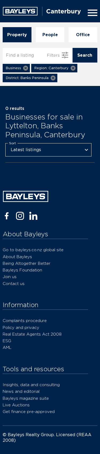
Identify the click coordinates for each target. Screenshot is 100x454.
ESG (7, 340)
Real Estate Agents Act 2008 (32, 334)
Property (17, 34)
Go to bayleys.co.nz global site (33, 249)
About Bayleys (17, 256)
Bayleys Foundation (22, 270)
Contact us (14, 283)
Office (83, 34)
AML (7, 347)
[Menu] (91, 12)
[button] (16, 68)
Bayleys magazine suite (26, 398)
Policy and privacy (21, 327)
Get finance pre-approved (29, 411)
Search (84, 55)
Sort (12, 143)
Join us (10, 276)
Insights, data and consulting (31, 384)
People (50, 34)
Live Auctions (16, 404)
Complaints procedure (25, 320)
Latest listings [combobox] (26, 149)
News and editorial (21, 391)
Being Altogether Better (26, 263)
